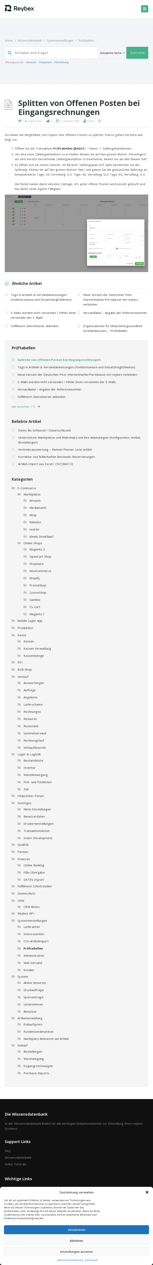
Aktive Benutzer (35, 983)
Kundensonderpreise (38, 1031)
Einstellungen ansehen (76, 1252)
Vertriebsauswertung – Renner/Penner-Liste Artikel (55, 449)
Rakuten (35, 522)
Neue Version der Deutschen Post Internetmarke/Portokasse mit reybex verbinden (110, 299)
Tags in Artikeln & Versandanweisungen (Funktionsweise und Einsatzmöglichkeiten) (41, 297)
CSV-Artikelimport (36, 941)
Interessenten (34, 934)
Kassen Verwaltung (37, 648)
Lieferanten (32, 927)
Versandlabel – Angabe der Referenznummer (115, 313)
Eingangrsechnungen (38, 1066)
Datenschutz (26, 893)
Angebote (30, 697)
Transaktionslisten (37, 831)
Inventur (29, 768)
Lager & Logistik (29, 754)
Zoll (26, 789)
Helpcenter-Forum (31, 796)
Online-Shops (33, 543)
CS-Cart (34, 607)
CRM (21, 901)
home (9, 40)
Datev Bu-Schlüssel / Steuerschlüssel (44, 430)
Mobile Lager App (30, 621)
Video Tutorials (15, 1164)
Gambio (34, 600)
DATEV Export (34, 880)
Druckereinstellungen (39, 824)
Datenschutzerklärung (70, 1260)
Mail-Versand (33, 963)
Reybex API (26, 913)
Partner (23, 852)
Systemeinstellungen (60, 40)
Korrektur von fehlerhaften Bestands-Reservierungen (56, 457)
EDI (20, 662)
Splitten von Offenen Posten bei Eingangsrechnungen (59, 360)
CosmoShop (37, 592)
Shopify (34, 578)
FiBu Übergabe (34, 872)
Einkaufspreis (33, 1024)
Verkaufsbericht (35, 748)
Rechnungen (32, 712)
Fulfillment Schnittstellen (35, 886)
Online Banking (34, 865)
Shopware (45, 62)
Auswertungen (34, 683)
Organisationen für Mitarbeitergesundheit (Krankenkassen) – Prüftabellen (113, 328)
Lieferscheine (33, 704)
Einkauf (22, 1045)
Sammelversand (35, 733)
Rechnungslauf (34, 740)
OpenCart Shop (40, 556)
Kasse (22, 635)
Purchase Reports (36, 1073)
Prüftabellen (86, 40)
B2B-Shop (25, 669)
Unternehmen (33, 1004)
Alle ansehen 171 (24, 406)
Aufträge (30, 690)
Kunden (29, 970)
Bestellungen (33, 1051)
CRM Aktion (32, 907)
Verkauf (23, 677)
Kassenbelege (34, 656)
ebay (32, 515)
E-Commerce (27, 488)
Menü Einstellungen (37, 809)
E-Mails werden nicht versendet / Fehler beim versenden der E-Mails (43, 315)
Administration (34, 955)
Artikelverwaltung (30, 1018)
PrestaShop (37, 585)
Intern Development (38, 838)
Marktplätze (32, 494)
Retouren (30, 719)
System (23, 976)
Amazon (31, 62)
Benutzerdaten (34, 816)
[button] (147, 1192)
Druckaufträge (34, 990)
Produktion (25, 628)
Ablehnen (76, 1241)
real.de (34, 529)
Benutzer (30, 1011)
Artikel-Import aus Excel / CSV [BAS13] (45, 464)
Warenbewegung (36, 775)
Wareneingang (34, 1059)
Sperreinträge (33, 997)
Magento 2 (37, 549)
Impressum (91, 1260)
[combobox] (76, 53)
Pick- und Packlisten (38, 782)
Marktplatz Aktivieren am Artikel (46, 1039)
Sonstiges (25, 803)
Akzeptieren (76, 1230)
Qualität (23, 845)
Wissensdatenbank (30, 40)
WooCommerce (40, 571)
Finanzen (24, 859)
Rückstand (31, 726)
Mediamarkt (37, 508)
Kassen (29, 641)
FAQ (8, 1151)
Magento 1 (37, 614)
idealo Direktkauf (41, 536)
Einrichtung (61, 62)
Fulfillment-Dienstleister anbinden (35, 326)
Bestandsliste (33, 760)
